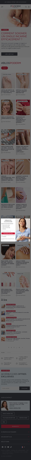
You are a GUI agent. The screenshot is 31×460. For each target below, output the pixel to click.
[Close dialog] (29, 219)
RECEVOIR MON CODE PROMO (8, 233)
